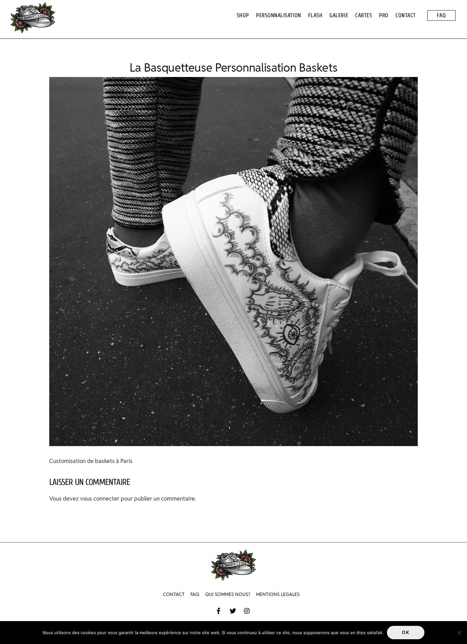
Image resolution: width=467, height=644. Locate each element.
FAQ (441, 15)
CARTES (363, 15)
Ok (405, 632)
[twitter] (233, 610)
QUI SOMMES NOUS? (227, 594)
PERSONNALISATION (278, 15)
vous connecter (99, 498)
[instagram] (247, 610)
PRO (384, 15)
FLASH (315, 15)
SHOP (243, 15)
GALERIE (338, 15)
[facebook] (218, 610)
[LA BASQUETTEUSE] (33, 30)
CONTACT (406, 15)
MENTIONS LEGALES (278, 594)
